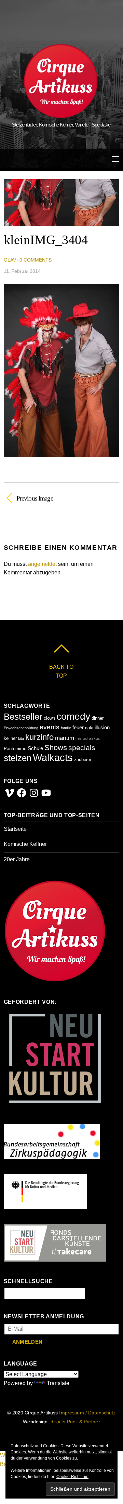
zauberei (82, 759)
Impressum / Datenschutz (87, 1412)
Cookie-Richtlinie (72, 1476)
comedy (73, 716)
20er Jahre (17, 859)
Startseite (15, 829)
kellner (10, 738)
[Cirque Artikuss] (60, 115)
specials (81, 747)
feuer (78, 727)
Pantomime (15, 748)
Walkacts (53, 757)
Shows (55, 747)
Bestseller (23, 716)
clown (49, 718)
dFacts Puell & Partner (75, 1421)
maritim (64, 738)
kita (21, 738)
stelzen (17, 758)
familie (66, 728)
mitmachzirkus (88, 738)
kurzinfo (39, 737)
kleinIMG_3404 (46, 239)
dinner (98, 718)
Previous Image (34, 498)
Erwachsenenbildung (21, 728)
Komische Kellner (25, 844)
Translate (58, 1383)
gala (89, 727)
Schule (35, 748)
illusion (102, 727)
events (49, 727)
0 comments (35, 260)
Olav (10, 260)
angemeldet (42, 564)
